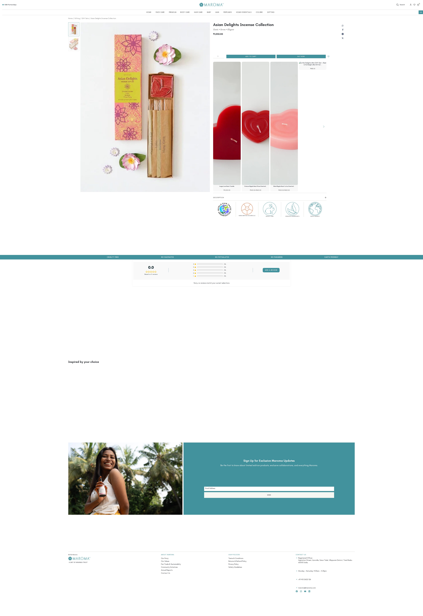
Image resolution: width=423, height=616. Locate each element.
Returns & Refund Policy (237, 561)
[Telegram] (343, 34)
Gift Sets (85, 18)
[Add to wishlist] (328, 56)
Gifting (77, 18)
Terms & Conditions (235, 558)
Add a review (271, 270)
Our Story (164, 558)
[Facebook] (343, 30)
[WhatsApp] (343, 26)
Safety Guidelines (235, 567)
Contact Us (165, 573)
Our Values (165, 561)
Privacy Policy (233, 564)
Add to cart (250, 56)
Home (70, 18)
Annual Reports (167, 570)
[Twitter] (343, 38)
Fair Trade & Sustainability (171, 564)
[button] (323, 126)
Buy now (301, 56)
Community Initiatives (169, 567)
